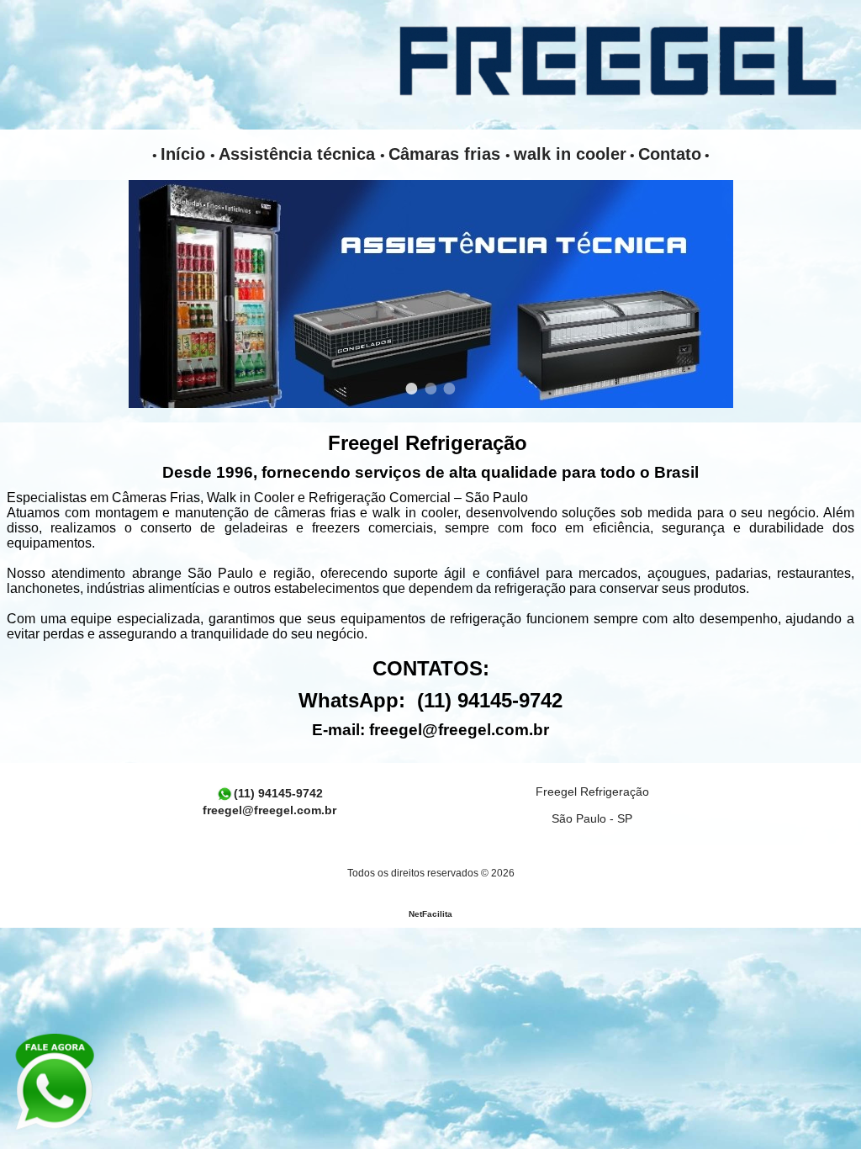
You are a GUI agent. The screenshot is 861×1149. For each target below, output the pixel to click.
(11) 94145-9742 (278, 793)
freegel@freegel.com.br (459, 730)
